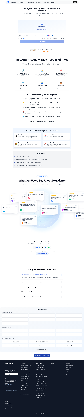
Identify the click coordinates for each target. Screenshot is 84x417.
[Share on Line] (49, 247)
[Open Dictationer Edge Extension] (25, 38)
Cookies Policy (8, 407)
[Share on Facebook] (40, 247)
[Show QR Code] (37, 247)
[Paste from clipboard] (19, 36)
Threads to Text (24, 389)
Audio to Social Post (40, 381)
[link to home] (8, 2)
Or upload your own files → (42, 349)
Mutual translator (31, 2)
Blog (48, 2)
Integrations (53, 2)
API (66, 374)
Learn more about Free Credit (42, 253)
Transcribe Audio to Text (26, 372)
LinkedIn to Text (24, 391)
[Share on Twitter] (43, 247)
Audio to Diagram (24, 378)
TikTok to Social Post (40, 390)
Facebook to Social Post (41, 392)
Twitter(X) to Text (24, 385)
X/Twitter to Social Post (41, 393)
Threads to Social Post (40, 395)
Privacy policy (8, 403)
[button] (42, 26)
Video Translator (24, 367)
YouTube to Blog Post (40, 369)
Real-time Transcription (26, 394)
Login (75, 2)
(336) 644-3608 (8, 384)
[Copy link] (34, 247)
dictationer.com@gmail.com (11, 390)
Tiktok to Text (24, 387)
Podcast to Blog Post (40, 372)
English (9, 374)
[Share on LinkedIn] (46, 247)
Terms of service (9, 405)
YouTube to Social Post (41, 383)
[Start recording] (22, 38)
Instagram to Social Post (41, 388)
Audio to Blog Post (40, 367)
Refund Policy (8, 408)
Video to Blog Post (40, 365)
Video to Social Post (40, 379)
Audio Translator (24, 374)
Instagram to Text (24, 380)
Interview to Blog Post (40, 374)
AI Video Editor (39, 397)
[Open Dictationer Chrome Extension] (23, 38)
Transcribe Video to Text (26, 365)
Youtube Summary (24, 392)
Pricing (44, 2)
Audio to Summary (25, 376)
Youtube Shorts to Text (26, 382)
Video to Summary (25, 369)
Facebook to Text (24, 383)
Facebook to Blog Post (41, 371)
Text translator (38, 2)
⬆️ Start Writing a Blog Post (42, 355)
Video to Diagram (24, 371)
